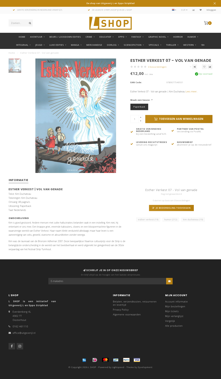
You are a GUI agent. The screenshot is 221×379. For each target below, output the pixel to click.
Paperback (139, 106)
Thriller (171, 44)
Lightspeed (118, 367)
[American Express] (84, 360)
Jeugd (38, 44)
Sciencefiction (133, 44)
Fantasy (136, 36)
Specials (154, 44)
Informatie (18, 180)
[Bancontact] (116, 360)
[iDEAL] (95, 360)
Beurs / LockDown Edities (65, 36)
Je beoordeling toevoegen (173, 208)
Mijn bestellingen (175, 306)
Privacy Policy (121, 309)
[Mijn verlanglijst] (201, 10)
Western (188, 44)
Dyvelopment (145, 367)
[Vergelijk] (193, 10)
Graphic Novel (157, 36)
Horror (178, 36)
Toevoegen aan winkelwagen (180, 119)
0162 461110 (20, 326)
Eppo (121, 36)
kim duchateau (193, 219)
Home (22, 36)
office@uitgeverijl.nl (24, 332)
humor (170, 219)
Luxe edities (57, 44)
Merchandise (94, 44)
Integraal (22, 44)
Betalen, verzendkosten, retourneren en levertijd (135, 303)
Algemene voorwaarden (127, 314)
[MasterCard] (105, 360)
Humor (192, 36)
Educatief (105, 36)
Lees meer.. (192, 91)
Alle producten (174, 325)
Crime (89, 36)
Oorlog (112, 44)
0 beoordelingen (157, 67)
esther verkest (148, 219)
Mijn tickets (172, 311)
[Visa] (137, 360)
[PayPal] (126, 360)
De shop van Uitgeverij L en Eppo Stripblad (110, 3)
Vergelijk (170, 320)
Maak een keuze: (141, 100)
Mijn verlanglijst (174, 316)
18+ (203, 44)
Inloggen (211, 10)
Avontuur (36, 36)
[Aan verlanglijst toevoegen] (204, 66)
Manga (75, 44)
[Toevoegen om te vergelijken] (210, 66)
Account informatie (176, 301)
